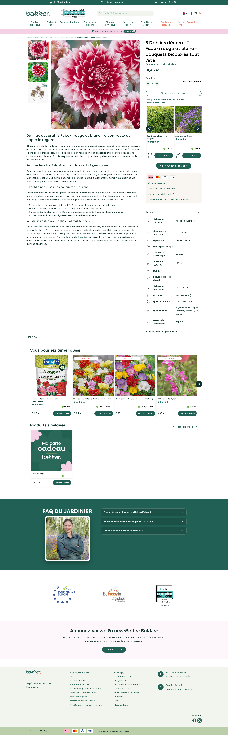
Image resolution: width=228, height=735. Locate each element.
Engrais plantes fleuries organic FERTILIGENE (46, 400)
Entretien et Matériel (147, 23)
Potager (64, 22)
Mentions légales (78, 696)
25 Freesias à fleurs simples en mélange (134, 398)
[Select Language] (185, 14)
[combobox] (125, 13)
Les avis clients (121, 688)
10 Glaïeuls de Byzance (168, 398)
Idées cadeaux (121, 705)
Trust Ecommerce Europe (126, 692)
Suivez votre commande (178, 676)
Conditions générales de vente (85, 688)
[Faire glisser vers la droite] (197, 128)
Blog (116, 701)
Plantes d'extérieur (34, 23)
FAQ (72, 676)
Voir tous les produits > (173, 165)
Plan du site (32, 687)
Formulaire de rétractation (83, 692)
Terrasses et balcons (90, 23)
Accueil (29, 37)
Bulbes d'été (53, 37)
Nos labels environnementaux (128, 684)
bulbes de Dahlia (40, 226)
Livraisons (119, 696)
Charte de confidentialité (83, 701)
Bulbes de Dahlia (66, 37)
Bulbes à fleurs (51, 23)
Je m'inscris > (114, 649)
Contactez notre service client (181, 689)
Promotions (193, 22)
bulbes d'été (82, 237)
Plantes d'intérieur (110, 23)
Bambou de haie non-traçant (157, 137)
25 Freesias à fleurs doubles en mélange (93, 398)
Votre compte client (80, 684)
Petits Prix (180, 23)
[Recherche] (151, 13)
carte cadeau (37, 473)
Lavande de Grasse (184, 136)
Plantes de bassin (127, 23)
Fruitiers (74, 22)
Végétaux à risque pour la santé (86, 705)
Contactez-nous (78, 680)
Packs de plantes (166, 23)
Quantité (150, 78)
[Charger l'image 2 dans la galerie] (38, 50)
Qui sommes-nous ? (124, 676)
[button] (92, 13)
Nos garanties (121, 680)
